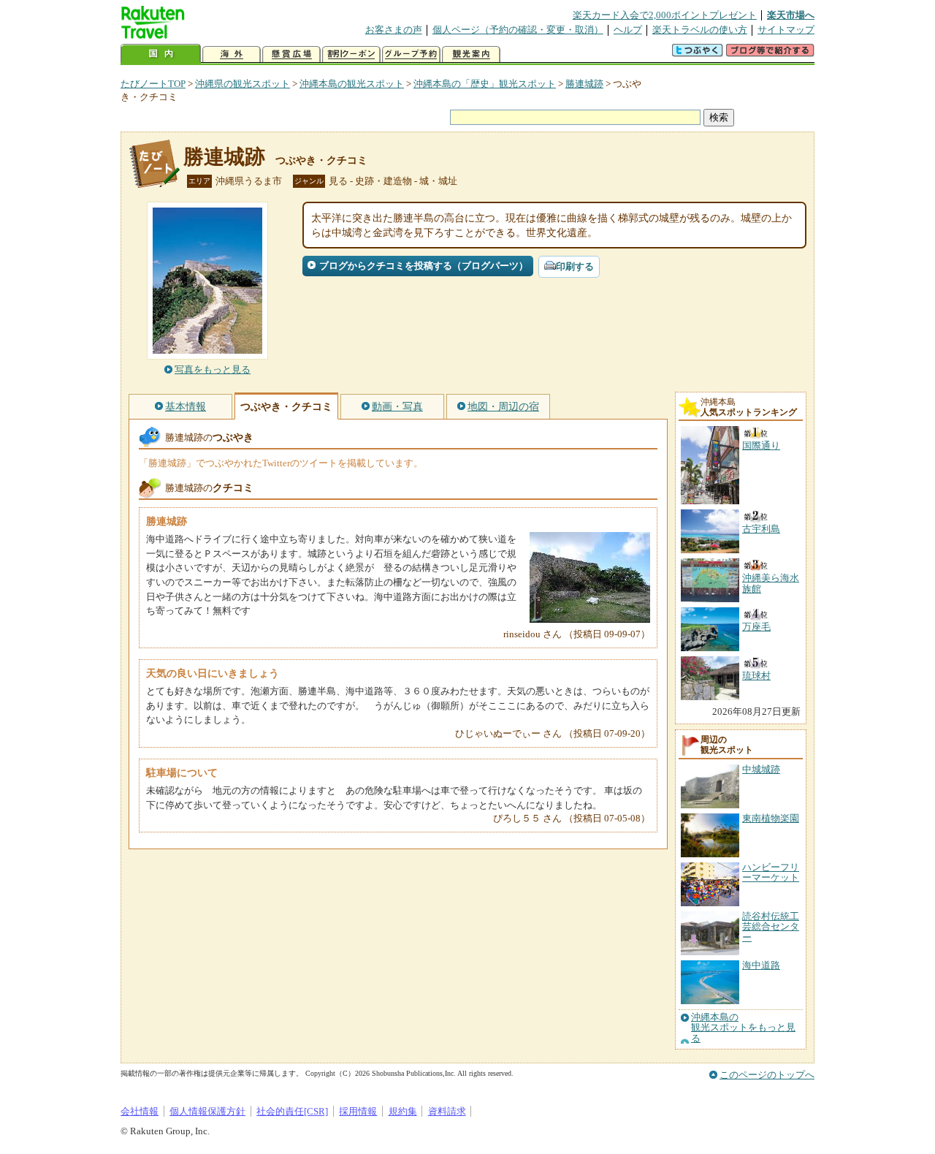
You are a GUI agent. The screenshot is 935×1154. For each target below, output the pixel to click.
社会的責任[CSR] (292, 1111)
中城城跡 (761, 769)
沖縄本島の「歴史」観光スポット (484, 83)
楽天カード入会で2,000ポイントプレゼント (665, 15)
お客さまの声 (393, 29)
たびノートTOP (153, 83)
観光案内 (471, 54)
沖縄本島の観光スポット (351, 83)
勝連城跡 (584, 83)
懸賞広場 (291, 54)
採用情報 (358, 1111)
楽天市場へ (790, 15)
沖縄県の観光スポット (242, 83)
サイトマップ (785, 29)
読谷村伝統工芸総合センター (770, 927)
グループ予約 (411, 54)
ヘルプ (628, 29)
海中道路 (761, 965)
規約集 (403, 1111)
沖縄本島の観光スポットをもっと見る (743, 1028)
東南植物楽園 (770, 818)
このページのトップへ (767, 1074)
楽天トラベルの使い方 (699, 29)
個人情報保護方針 (207, 1111)
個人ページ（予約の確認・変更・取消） (517, 29)
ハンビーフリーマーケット (770, 872)
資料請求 (447, 1111)
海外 (231, 54)
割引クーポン (351, 54)
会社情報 (140, 1111)
